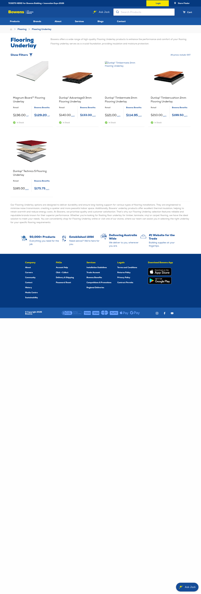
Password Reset (63, 282)
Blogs (100, 21)
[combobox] (144, 12)
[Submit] (117, 12)
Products (15, 21)
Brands (37, 21)
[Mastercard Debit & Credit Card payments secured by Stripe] (104, 313)
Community (30, 277)
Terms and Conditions (127, 267)
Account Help (62, 267)
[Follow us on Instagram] (157, 313)
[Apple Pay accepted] (124, 313)
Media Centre (31, 292)
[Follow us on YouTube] (172, 313)
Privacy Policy (123, 277)
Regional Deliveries (95, 287)
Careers (29, 272)
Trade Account (93, 272)
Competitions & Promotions (99, 282)
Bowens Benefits (94, 277)
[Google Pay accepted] (135, 313)
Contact (121, 21)
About (58, 21)
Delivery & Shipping (65, 277)
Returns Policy (123, 272)
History (28, 287)
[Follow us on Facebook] (164, 313)
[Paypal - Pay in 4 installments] (114, 313)
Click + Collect (62, 272)
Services (79, 21)
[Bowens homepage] (20, 12)
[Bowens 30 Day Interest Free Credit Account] (72, 313)
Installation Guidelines (97, 267)
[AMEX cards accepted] (87, 313)
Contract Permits (125, 282)
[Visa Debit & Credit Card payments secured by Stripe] (95, 313)
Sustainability (31, 297)
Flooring (22, 29)
